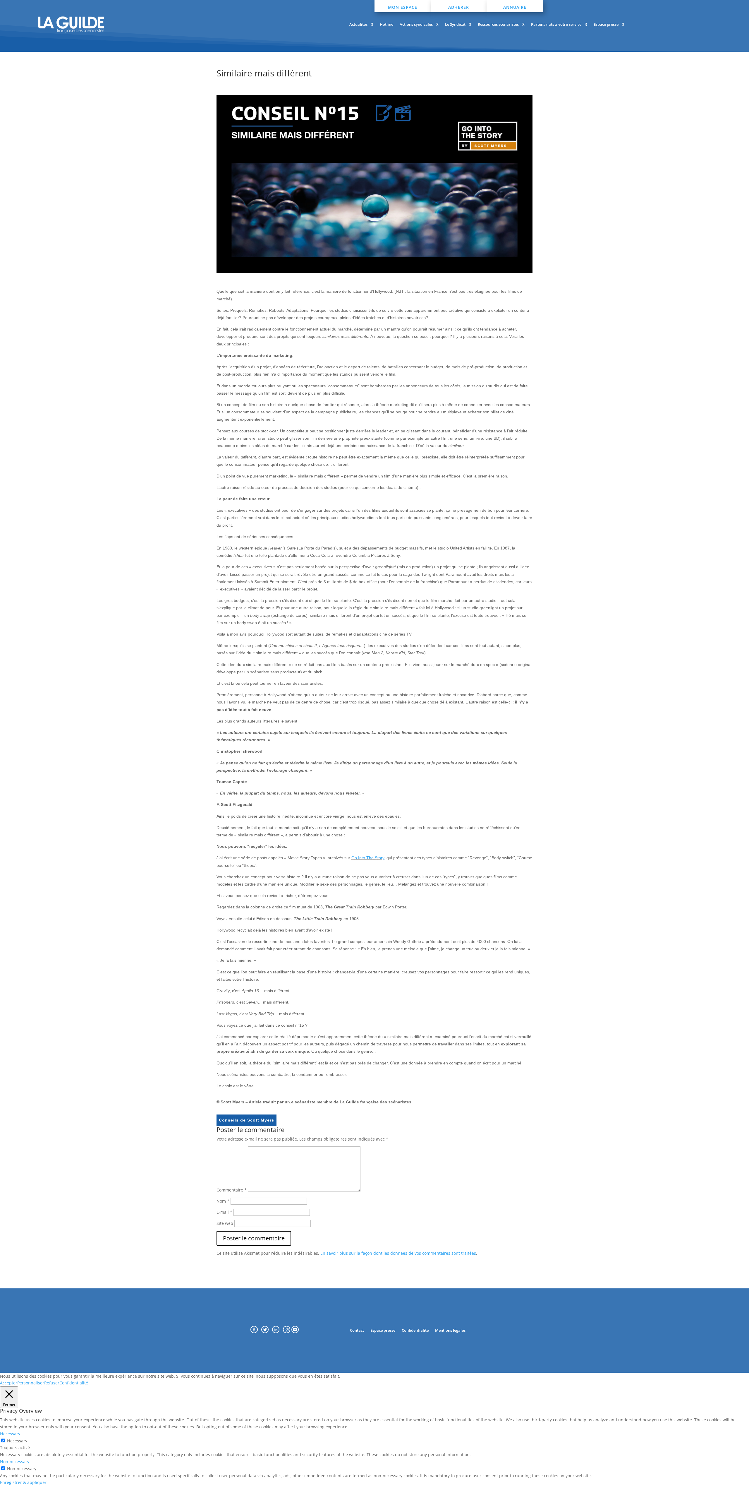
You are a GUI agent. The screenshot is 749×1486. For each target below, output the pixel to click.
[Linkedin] (277, 1331)
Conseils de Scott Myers (246, 1120)
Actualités (358, 24)
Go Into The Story (367, 857)
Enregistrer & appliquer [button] (23, 1482)
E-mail (224, 1212)
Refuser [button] (51, 1383)
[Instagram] (287, 1331)
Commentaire (232, 1190)
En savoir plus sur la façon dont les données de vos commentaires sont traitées (398, 1253)
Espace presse (606, 24)
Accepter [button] (8, 1383)
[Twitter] (266, 1331)
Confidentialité (415, 1330)
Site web (225, 1223)
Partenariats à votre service (556, 24)
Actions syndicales (416, 24)
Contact (357, 1330)
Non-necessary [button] (14, 1461)
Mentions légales (450, 1330)
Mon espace (402, 7)
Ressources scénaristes (498, 24)
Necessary (17, 1441)
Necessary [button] (10, 1434)
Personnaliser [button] (30, 1383)
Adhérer (458, 7)
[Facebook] (254, 1331)
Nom (223, 1201)
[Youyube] (295, 1331)
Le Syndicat (455, 24)
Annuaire (514, 7)
